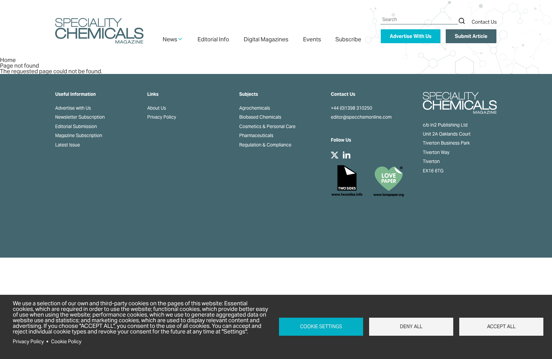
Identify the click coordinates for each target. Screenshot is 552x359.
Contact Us (484, 22)
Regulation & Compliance (265, 145)
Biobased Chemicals (260, 117)
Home (8, 59)
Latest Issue (67, 145)
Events (312, 39)
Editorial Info (213, 39)
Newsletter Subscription (80, 117)
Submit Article (471, 36)
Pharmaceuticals (256, 135)
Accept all (501, 326)
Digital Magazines (266, 39)
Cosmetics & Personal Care (267, 126)
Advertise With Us (410, 36)
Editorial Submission (76, 126)
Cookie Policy (66, 341)
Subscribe (348, 39)
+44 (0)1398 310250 (351, 108)
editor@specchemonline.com (361, 117)
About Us (156, 108)
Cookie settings (321, 326)
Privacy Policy (161, 117)
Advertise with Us (73, 108)
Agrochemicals (254, 108)
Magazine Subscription (78, 135)
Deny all (411, 326)
